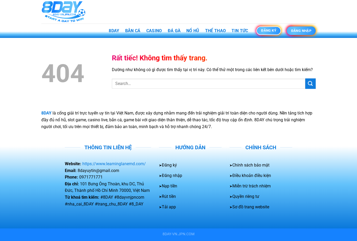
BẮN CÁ (133, 30)
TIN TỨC (240, 30)
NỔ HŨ (192, 30)
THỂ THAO (215, 30)
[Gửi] (310, 83)
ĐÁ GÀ (174, 30)
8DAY (114, 30)
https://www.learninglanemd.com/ (114, 163)
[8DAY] (67, 12)
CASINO (154, 30)
